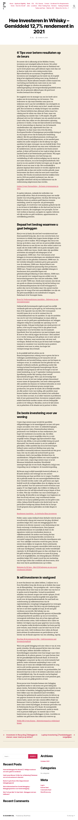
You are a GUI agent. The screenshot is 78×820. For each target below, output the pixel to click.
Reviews (54, 6)
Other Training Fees (44, 6)
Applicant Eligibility (20, 3)
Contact (46, 3)
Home (12, 6)
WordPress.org (46, 792)
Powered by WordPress (23, 815)
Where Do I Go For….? (62, 8)
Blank (28, 3)
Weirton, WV (50, 8)
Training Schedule (63, 6)
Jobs (28, 6)
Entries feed (45, 787)
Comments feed (46, 790)
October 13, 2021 (43, 37)
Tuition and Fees (40, 8)
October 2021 (45, 761)
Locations (34, 6)
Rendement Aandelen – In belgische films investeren (37, 514)
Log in (42, 785)
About (11, 3)
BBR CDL (4, 5)
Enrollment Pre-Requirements (60, 3)
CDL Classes (39, 3)
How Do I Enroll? (21, 6)
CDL (32, 3)
